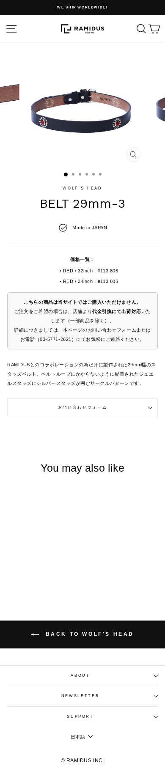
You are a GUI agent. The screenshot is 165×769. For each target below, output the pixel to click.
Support (80, 716)
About (80, 675)
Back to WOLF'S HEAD (88, 634)
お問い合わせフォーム (82, 407)
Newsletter (80, 696)
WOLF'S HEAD (82, 188)
